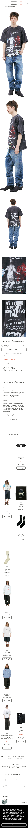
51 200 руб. (7, 700)
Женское (5, 3)
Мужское (14, 3)
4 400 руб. (21, 509)
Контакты (5, 804)
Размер (5, 345)
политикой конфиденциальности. (17, 791)
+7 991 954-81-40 (14, 764)
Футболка (12, 419)
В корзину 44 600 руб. (14, 349)
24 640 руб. (21, 741)
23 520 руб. (7, 748)
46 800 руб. (7, 516)
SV (21, 3)
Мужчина (21, 780)
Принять (14, 825)
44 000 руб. (7, 617)
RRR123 (14, 340)
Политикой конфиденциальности (12, 819)
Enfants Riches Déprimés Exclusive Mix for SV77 (15, 757)
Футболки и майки (10, 6)
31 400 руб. (7, 659)
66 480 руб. (21, 468)
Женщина (10, 780)
